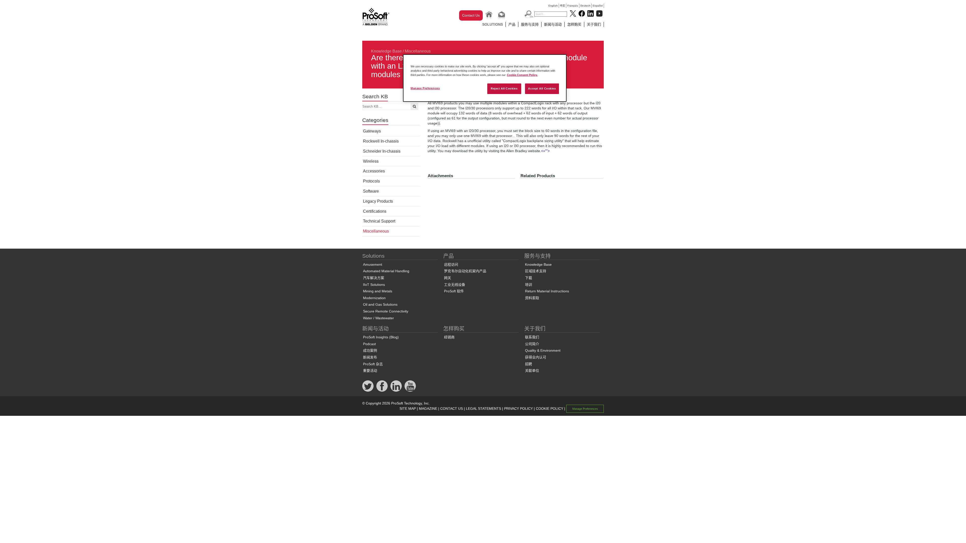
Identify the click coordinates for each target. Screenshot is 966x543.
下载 (528, 278)
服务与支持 (530, 24)
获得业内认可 (535, 357)
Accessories (374, 171)
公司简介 (532, 344)
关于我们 (594, 24)
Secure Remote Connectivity (385, 311)
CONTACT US (451, 408)
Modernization (374, 298)
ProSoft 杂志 (373, 364)
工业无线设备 (454, 285)
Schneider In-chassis (381, 151)
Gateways (372, 131)
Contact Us (471, 15)
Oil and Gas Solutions (380, 304)
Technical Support (379, 221)
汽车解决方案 (373, 278)
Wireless (371, 161)
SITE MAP (407, 408)
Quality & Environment (542, 350)
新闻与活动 (553, 24)
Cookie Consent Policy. (522, 74)
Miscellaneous (418, 51)
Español (598, 5)
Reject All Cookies (504, 88)
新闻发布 (370, 357)
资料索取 (532, 298)
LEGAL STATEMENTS (483, 408)
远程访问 (451, 264)
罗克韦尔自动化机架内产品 (465, 271)
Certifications (374, 211)
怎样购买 (574, 24)
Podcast (369, 344)
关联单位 (532, 371)
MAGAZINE (428, 408)
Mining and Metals (377, 291)
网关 (447, 278)
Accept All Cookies (542, 88)
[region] (485, 78)
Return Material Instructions (547, 291)
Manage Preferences (425, 88)
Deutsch (585, 5)
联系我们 (532, 337)
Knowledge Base (386, 51)
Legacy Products (378, 201)
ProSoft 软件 (454, 291)
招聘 (528, 364)
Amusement (372, 264)
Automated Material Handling (386, 271)
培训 (528, 285)
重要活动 (370, 371)
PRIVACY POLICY (518, 408)
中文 (562, 5)
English (553, 5)
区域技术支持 (535, 271)
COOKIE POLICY (549, 408)
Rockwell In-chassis (381, 141)
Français (572, 5)
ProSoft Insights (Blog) (381, 337)
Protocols (371, 181)
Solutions (492, 24)
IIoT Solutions (374, 285)
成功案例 (370, 350)
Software (371, 191)
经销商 (449, 337)
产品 (511, 24)
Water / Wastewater (378, 318)
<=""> (545, 151)
